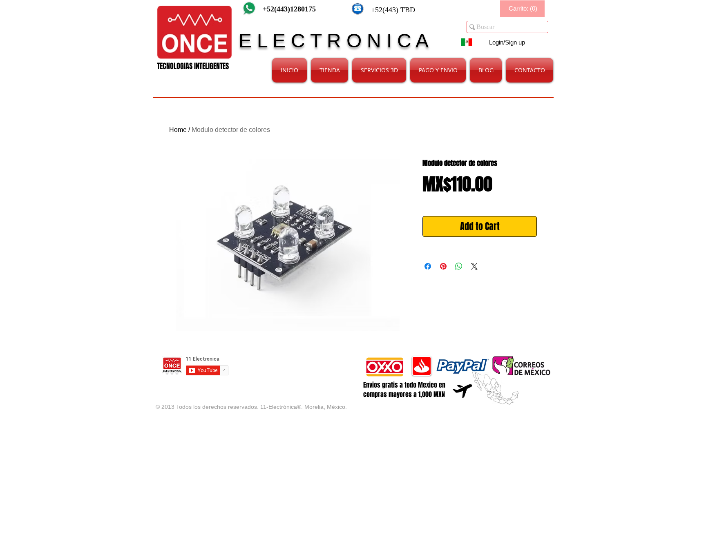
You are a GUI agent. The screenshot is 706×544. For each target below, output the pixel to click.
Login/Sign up (507, 42)
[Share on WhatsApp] (459, 266)
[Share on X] (474, 266)
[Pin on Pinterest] (443, 266)
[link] (523, 8)
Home (178, 129)
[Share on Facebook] (428, 266)
